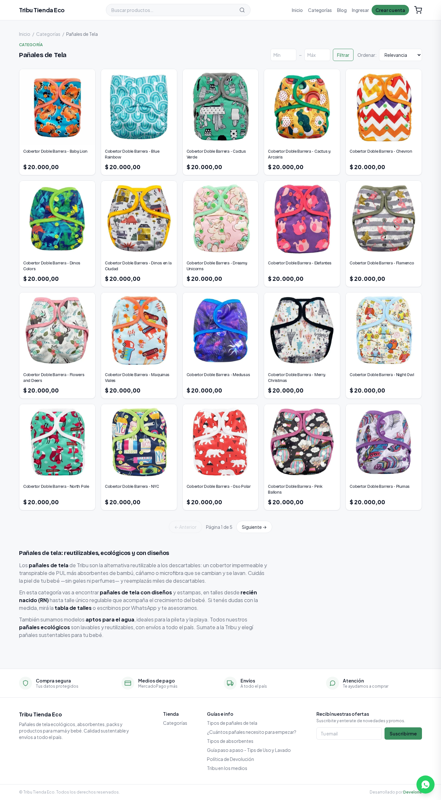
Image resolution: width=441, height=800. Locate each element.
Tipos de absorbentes (230, 741)
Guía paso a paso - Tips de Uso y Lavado (249, 750)
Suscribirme (403, 733)
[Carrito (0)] (418, 10)
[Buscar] (242, 10)
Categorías (320, 10)
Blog (342, 10)
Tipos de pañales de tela (232, 723)
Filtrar (343, 55)
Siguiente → (254, 527)
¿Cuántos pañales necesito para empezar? (251, 732)
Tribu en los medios (227, 768)
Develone (412, 792)
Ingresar (360, 10)
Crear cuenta (390, 10)
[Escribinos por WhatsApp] (425, 784)
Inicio (297, 10)
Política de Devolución (230, 759)
